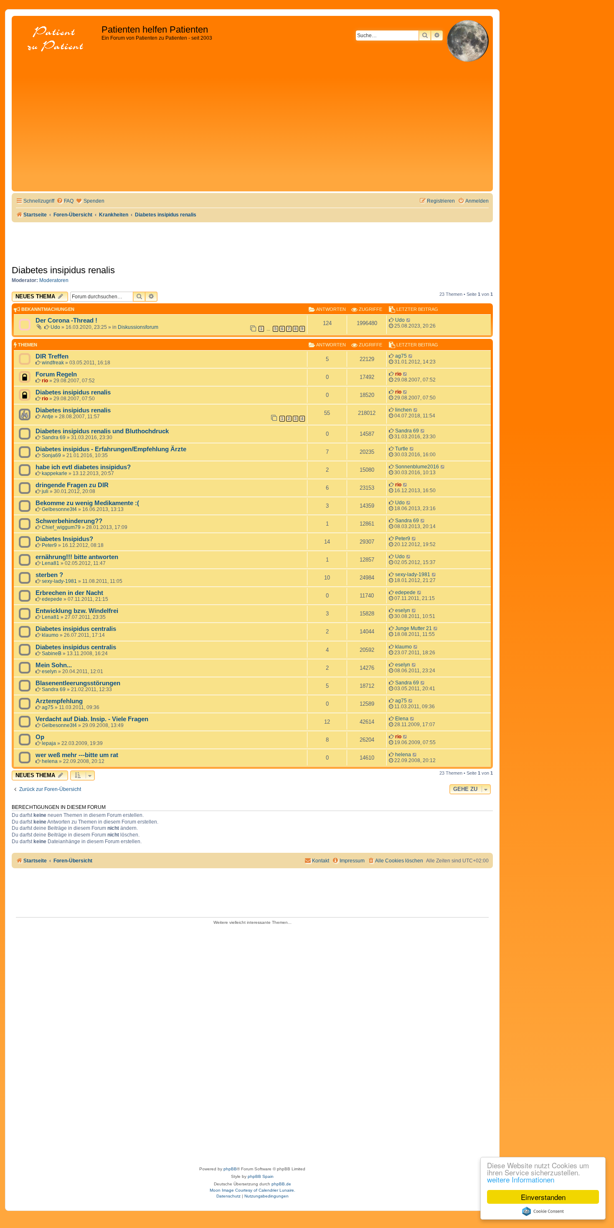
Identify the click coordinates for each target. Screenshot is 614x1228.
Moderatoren (54, 280)
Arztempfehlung (59, 701)
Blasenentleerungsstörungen (78, 683)
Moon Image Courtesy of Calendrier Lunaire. (252, 1190)
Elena (401, 719)
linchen (403, 410)
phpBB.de (281, 1184)
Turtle (401, 449)
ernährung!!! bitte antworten (77, 557)
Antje (47, 417)
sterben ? (49, 575)
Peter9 (49, 545)
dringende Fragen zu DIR (72, 485)
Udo (55, 327)
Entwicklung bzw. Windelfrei (77, 611)
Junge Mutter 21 (413, 628)
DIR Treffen (52, 356)
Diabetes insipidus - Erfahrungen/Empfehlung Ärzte (111, 449)
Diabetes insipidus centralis (76, 628)
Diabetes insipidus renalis (63, 270)
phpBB (230, 1169)
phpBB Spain (261, 1176)
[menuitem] (65, 201)
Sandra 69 (54, 437)
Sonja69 (51, 455)
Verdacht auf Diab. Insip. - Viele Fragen (92, 719)
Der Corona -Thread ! (66, 320)
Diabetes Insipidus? (64, 539)
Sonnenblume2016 (417, 467)
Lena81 (50, 563)
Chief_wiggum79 (61, 527)
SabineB (51, 653)
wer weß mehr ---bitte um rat (77, 755)
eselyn (402, 610)
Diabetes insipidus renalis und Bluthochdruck (102, 431)
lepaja (49, 743)
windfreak (53, 363)
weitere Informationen (520, 1179)
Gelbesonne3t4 (59, 509)
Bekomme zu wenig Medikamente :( (87, 503)
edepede (52, 599)
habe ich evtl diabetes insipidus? (83, 467)
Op (40, 737)
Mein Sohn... (54, 665)
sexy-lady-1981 (59, 581)
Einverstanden (543, 1197)
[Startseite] (57, 39)
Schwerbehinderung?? (69, 521)
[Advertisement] (252, 126)
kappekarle (54, 473)
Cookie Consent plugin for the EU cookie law (543, 1211)
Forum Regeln (56, 374)
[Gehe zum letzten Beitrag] (408, 320)
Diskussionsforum (138, 327)
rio (45, 381)
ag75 (401, 356)
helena (50, 761)
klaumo (50, 635)
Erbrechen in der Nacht (69, 593)
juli (45, 491)
